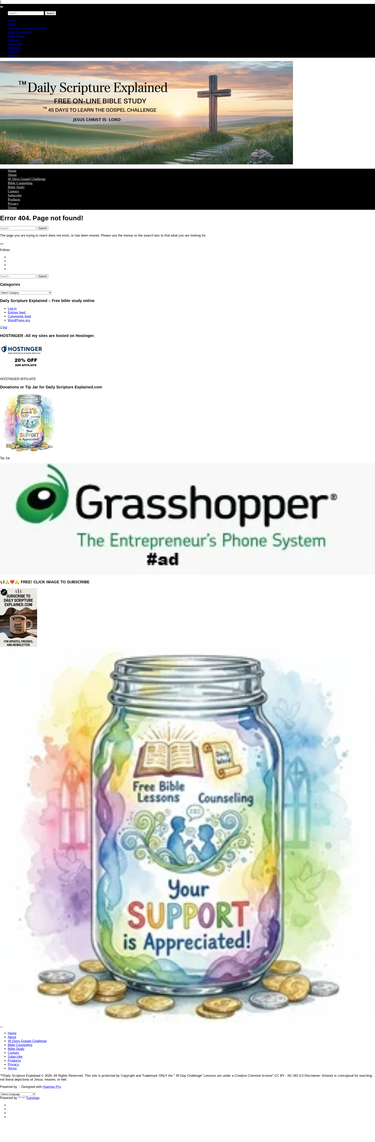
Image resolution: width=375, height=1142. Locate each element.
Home (12, 20)
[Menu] (1, 6)
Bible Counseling (20, 32)
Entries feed (16, 312)
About (12, 24)
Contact (13, 40)
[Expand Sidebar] (1, 243)
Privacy (13, 52)
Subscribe (15, 44)
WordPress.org (19, 320)
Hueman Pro (52, 1087)
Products (14, 48)
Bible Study (16, 36)
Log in (12, 308)
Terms (12, 55)
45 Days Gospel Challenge (27, 28)
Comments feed (19, 316)
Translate (32, 1098)
